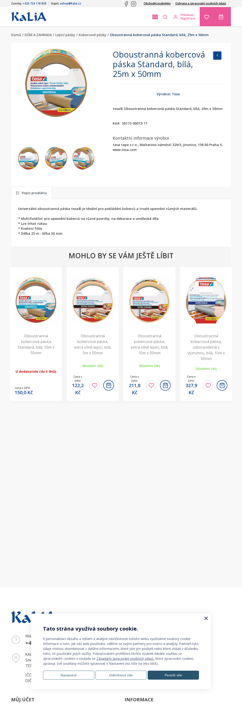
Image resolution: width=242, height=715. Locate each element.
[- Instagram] (133, 4)
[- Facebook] (126, 4)
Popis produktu (34, 193)
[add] (108, 385)
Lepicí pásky (65, 35)
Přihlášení (187, 15)
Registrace (188, 18)
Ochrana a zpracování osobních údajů (200, 3)
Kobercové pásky (92, 35)
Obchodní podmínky (157, 3)
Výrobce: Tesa (168, 94)
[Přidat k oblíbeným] (94, 385)
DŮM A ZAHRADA (38, 35)
